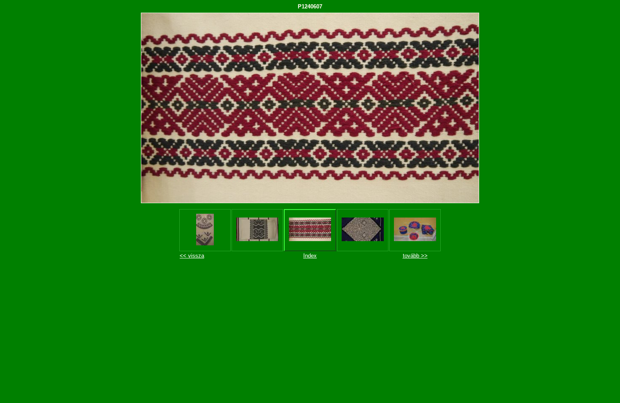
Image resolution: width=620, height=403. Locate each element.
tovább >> (415, 256)
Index (310, 256)
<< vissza (192, 256)
